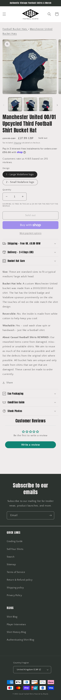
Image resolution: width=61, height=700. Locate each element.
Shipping (17, 143)
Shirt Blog (12, 616)
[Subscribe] (50, 515)
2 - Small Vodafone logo (20, 182)
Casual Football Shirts (26, 694)
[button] (4, 14)
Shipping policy (15, 587)
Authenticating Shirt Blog (20, 639)
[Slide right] (57, 105)
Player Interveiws (16, 624)
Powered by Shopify (41, 694)
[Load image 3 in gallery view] (46, 104)
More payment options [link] (31, 233)
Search (11, 557)
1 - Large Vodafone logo (20, 174)
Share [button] (9, 382)
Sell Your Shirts (15, 549)
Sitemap (11, 564)
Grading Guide (15, 541)
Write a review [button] (30, 444)
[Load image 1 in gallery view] (15, 104)
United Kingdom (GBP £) (29, 669)
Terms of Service (16, 572)
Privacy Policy (14, 595)
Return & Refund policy (19, 580)
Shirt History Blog (16, 632)
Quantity (7, 189)
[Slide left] (3, 105)
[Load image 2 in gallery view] (30, 104)
